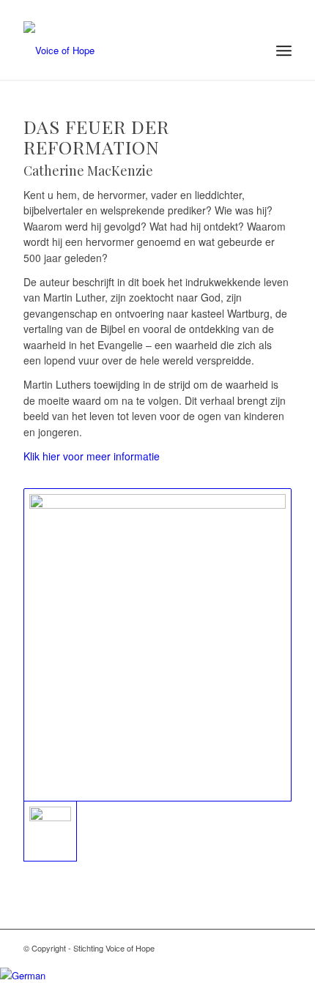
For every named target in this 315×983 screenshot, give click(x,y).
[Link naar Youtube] (259, 948)
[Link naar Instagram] (237, 948)
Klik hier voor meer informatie (91, 456)
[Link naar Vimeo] (281, 948)
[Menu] (284, 50)
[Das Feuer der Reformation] (157, 644)
